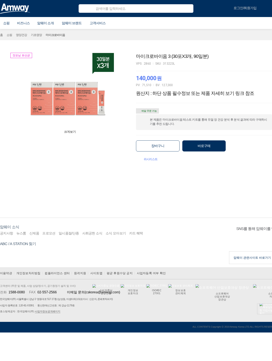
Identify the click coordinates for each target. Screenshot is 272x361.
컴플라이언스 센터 (57, 273)
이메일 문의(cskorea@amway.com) (93, 292)
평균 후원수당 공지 (120, 273)
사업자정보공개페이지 (47, 311)
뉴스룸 (21, 233)
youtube (255, 241)
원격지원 (80, 273)
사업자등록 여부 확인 (151, 273)
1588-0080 (16, 292)
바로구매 (204, 146)
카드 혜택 (136, 233)
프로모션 (48, 233)
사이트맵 (96, 273)
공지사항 (6, 233)
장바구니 (157, 146)
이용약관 (6, 273)
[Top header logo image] (15, 8)
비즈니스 (23, 23)
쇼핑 (9, 35)
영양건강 (21, 35)
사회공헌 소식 (92, 233)
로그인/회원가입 (245, 8)
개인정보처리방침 (28, 273)
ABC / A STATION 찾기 (18, 244)
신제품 (34, 233)
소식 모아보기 (116, 233)
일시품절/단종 (69, 233)
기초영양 (36, 35)
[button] (6, 23)
